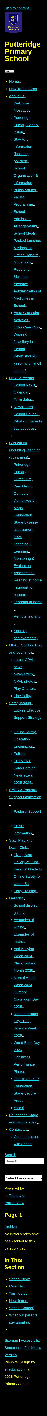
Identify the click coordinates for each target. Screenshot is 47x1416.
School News (19, 1279)
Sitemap (11, 1340)
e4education (15, 1369)
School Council (21, 1308)
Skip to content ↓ (18, 8)
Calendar (16, 1286)
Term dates (18, 1293)
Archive (11, 1227)
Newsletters (18, 1301)
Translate (16, 1196)
